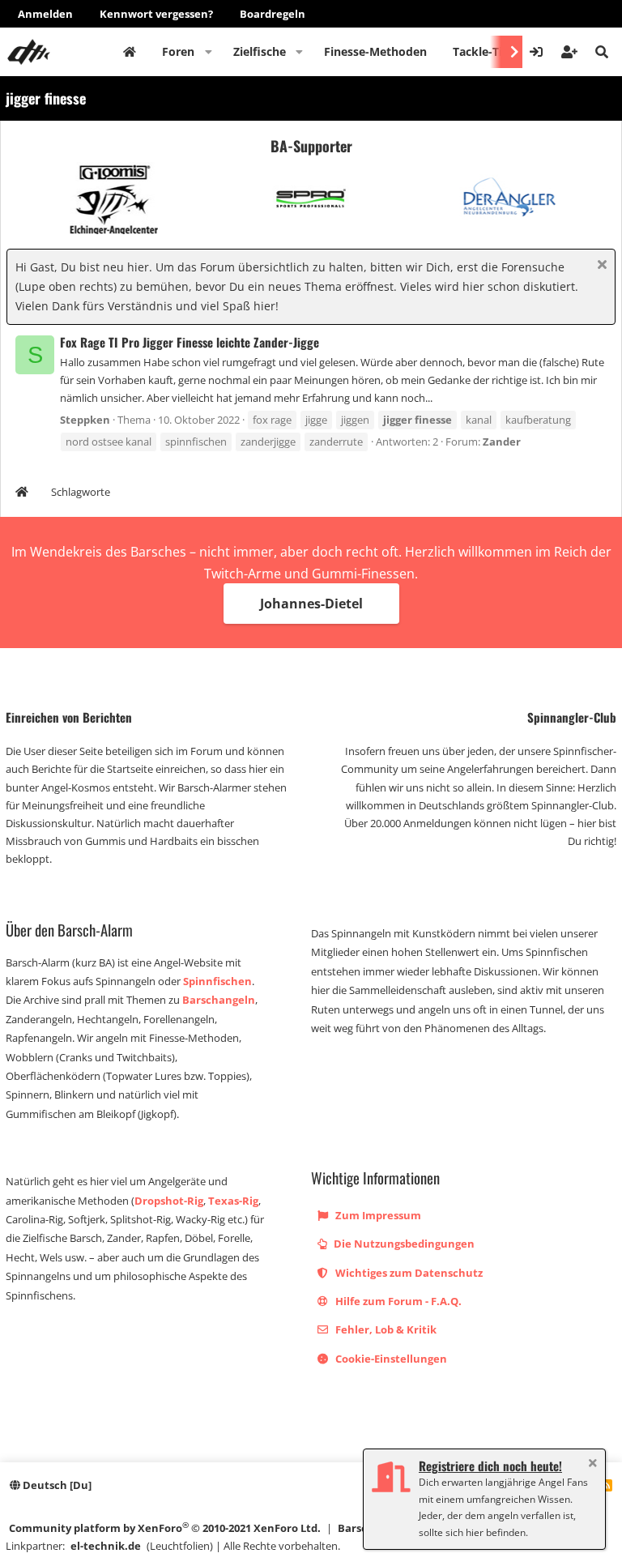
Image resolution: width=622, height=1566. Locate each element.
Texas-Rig (233, 1200)
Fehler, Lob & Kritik (385, 1329)
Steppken (85, 419)
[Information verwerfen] (600, 266)
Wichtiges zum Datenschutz (408, 1272)
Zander (502, 441)
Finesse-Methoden (375, 51)
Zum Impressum (377, 1215)
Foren (178, 51)
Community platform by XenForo (165, 1527)
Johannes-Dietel (311, 603)
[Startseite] (21, 494)
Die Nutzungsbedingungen (403, 1243)
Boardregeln (272, 13)
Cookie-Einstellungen (390, 1358)
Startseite (129, 52)
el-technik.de (105, 1545)
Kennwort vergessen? (156, 13)
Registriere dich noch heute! (490, 1465)
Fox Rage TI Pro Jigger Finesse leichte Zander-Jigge (189, 342)
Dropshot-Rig (168, 1200)
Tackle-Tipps (487, 51)
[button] (208, 52)
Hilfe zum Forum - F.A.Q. (397, 1301)
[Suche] (601, 52)
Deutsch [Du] (56, 1485)
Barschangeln (218, 999)
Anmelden (45, 13)
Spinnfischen (217, 981)
